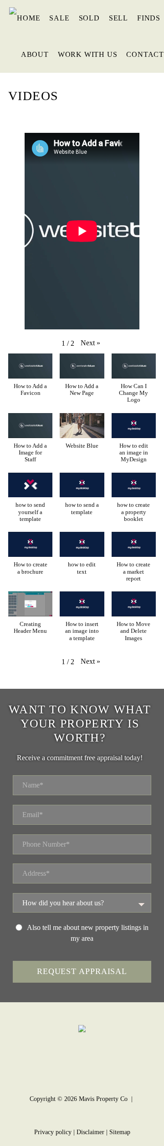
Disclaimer (90, 1132)
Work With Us (88, 54)
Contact (145, 54)
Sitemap (119, 1132)
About (35, 54)
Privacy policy (53, 1132)
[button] (90, 343)
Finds (148, 18)
